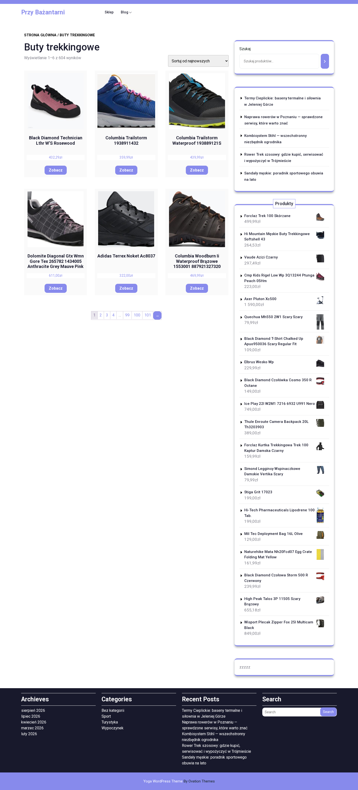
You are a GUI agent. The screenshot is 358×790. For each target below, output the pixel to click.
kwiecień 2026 (33, 722)
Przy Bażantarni (43, 12)
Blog (124, 12)
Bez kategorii (113, 710)
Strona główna (40, 35)
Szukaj (245, 49)
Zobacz (56, 170)
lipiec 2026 (30, 716)
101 (147, 315)
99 (127, 315)
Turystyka (110, 722)
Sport (106, 716)
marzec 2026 (32, 728)
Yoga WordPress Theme (179, 781)
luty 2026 (29, 734)
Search (328, 712)
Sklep (109, 12)
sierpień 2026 (33, 710)
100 (137, 315)
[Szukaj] (325, 61)
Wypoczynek (112, 728)
